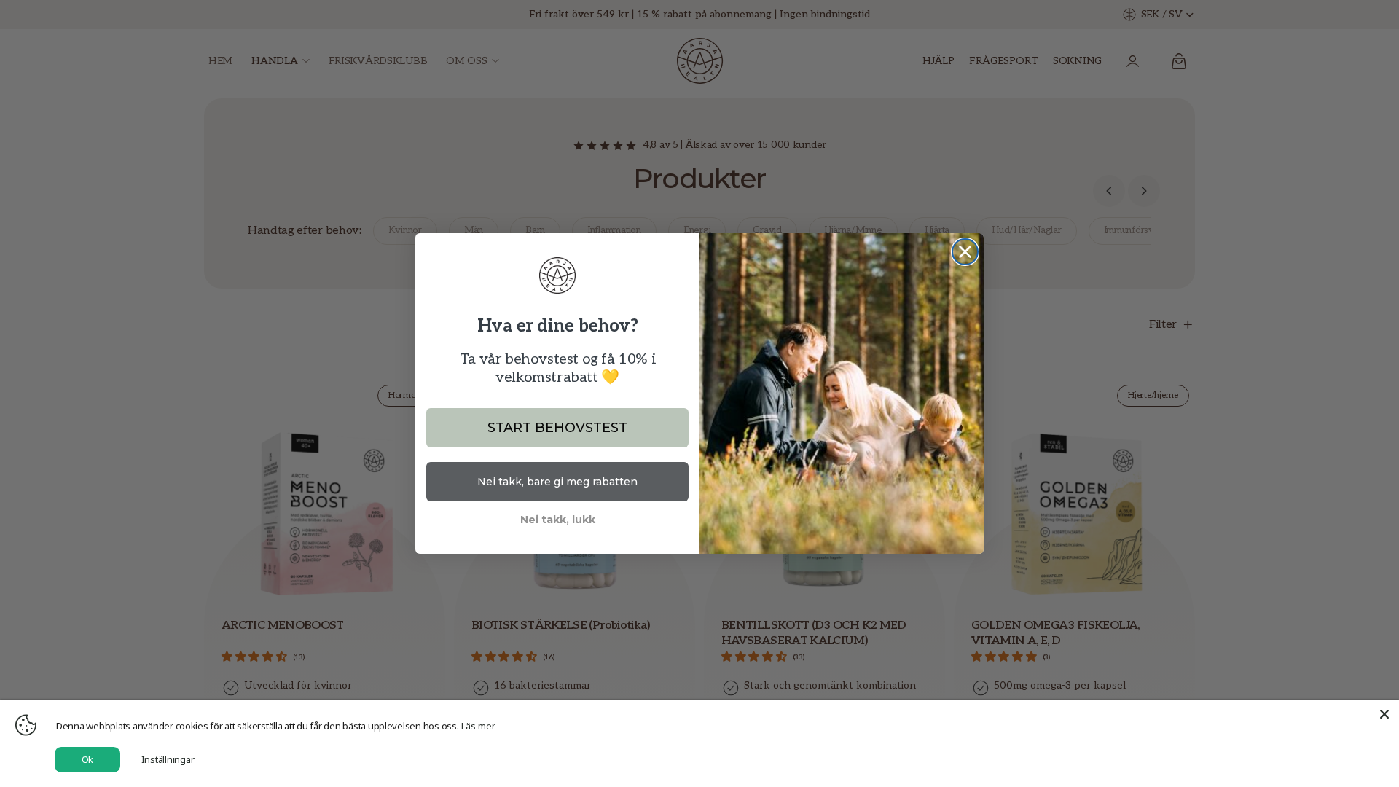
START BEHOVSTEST (557, 428)
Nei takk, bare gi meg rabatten (557, 481)
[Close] (1384, 714)
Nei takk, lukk (557, 519)
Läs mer (478, 725)
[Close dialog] (965, 252)
